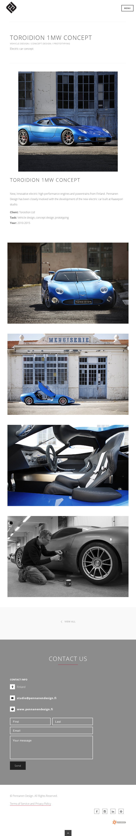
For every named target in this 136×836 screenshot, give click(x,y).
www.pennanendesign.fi (35, 709)
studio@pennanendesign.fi (37, 698)
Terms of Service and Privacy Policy (30, 803)
